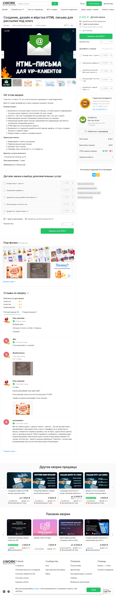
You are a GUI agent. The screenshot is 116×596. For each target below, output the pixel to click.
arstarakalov (18, 420)
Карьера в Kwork (21, 582)
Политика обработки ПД (25, 574)
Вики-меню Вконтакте (86, 184)
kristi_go (90, 548)
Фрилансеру (108, 4)
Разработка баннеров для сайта (89, 193)
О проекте (19, 566)
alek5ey (11, 548)
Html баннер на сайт (85, 197)
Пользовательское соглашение (27, 570)
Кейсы (48, 574)
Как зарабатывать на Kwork (81, 574)
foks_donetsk (18, 318)
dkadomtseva (18, 353)
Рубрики (73, 578)
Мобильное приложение (79, 582)
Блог (47, 566)
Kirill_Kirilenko (39, 549)
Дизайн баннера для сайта (87, 188)
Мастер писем (93, 120)
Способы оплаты (22, 578)
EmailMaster (92, 117)
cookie (35, 589)
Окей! (93, 590)
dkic (14, 339)
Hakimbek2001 (66, 548)
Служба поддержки (105, 570)
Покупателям (75, 566)
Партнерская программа (55, 570)
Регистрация (94, 4)
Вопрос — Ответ (104, 566)
